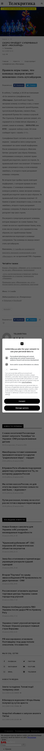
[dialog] (22, 376)
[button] (22, 369)
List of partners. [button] (27, 382)
